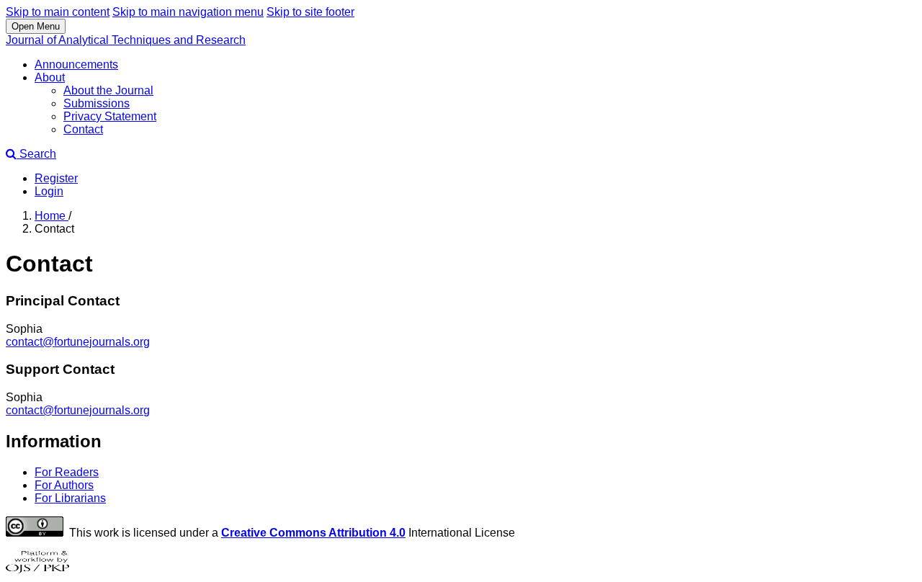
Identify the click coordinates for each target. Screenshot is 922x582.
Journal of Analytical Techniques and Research (126, 40)
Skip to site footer (310, 12)
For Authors (64, 485)
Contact (83, 129)
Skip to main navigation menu (188, 12)
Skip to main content (57, 12)
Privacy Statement (109, 116)
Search (36, 154)
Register (56, 178)
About (50, 77)
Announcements (76, 64)
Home (51, 216)
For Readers (67, 472)
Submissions (96, 103)
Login (49, 191)
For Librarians (70, 498)
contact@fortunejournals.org (78, 342)
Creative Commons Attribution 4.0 (313, 533)
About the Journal (108, 90)
